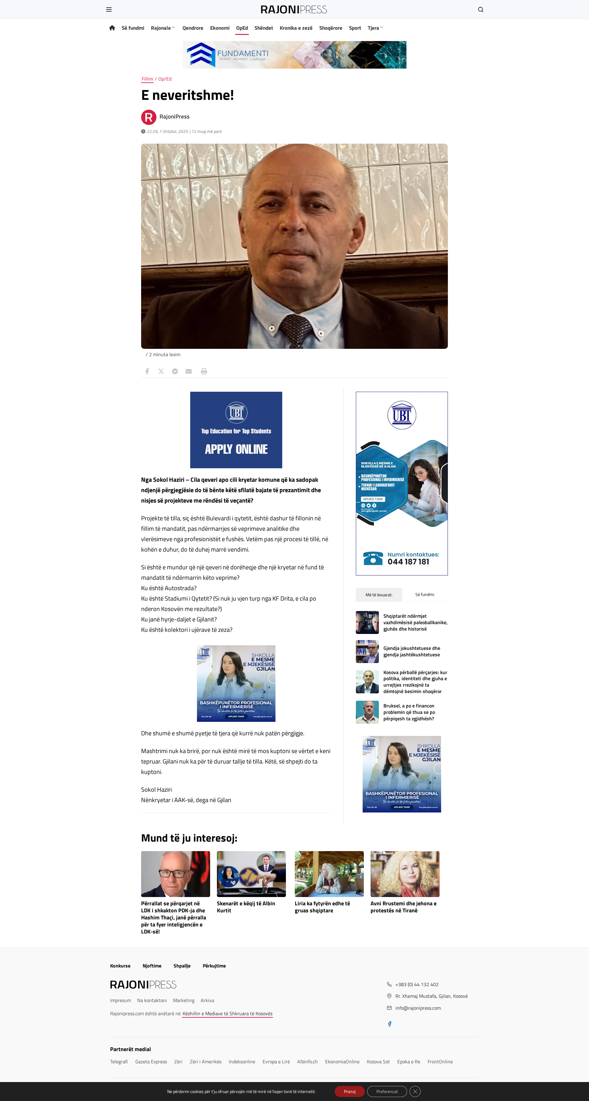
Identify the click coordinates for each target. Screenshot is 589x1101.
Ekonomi (219, 28)
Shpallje (182, 965)
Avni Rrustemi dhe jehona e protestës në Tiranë (404, 907)
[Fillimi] (112, 28)
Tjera (373, 28)
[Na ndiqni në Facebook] (389, 1024)
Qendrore (193, 28)
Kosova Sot (378, 1061)
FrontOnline (440, 1061)
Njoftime (152, 965)
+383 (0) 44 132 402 (417, 984)
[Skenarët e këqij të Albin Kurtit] (251, 874)
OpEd (242, 28)
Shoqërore (330, 28)
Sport (355, 28)
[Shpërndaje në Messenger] (175, 371)
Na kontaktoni (152, 1000)
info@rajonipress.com (418, 1008)
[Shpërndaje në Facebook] (147, 371)
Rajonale (161, 28)
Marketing (183, 1000)
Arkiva (207, 1000)
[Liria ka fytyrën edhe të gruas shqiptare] (329, 874)
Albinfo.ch (307, 1061)
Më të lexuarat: (379, 594)
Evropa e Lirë (276, 1061)
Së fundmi (133, 28)
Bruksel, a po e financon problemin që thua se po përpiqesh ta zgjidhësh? (409, 712)
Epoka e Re (408, 1061)
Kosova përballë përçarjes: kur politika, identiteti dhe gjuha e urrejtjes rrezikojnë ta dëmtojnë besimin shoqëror (415, 682)
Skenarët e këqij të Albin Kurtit (246, 907)
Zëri (178, 1061)
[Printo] (202, 371)
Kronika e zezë (296, 28)
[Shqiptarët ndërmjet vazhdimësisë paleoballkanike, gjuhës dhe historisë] (367, 622)
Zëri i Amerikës (205, 1061)
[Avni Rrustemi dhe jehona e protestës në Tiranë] (405, 874)
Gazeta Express (151, 1061)
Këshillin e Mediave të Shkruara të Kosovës (227, 1013)
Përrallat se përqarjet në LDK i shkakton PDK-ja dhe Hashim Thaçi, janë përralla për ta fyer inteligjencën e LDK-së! (173, 917)
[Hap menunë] (109, 9)
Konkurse (120, 965)
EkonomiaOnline (342, 1061)
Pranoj (350, 1091)
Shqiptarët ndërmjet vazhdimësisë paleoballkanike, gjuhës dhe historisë (415, 622)
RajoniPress (175, 116)
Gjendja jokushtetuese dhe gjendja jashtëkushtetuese (411, 651)
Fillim (147, 78)
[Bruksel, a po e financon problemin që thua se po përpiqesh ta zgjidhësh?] (367, 712)
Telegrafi (119, 1061)
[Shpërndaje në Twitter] (161, 371)
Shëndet (264, 28)
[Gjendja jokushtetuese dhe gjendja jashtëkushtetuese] (367, 651)
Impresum (120, 1000)
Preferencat (387, 1091)
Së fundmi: (425, 594)
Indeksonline (242, 1061)
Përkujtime (214, 965)
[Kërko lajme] (480, 9)
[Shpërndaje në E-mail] (189, 371)
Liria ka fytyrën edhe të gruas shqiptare (322, 907)
